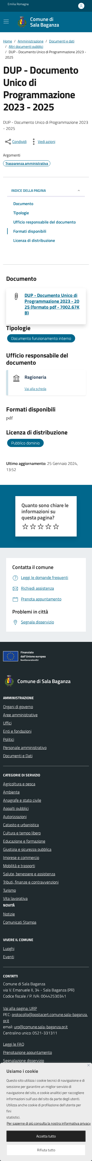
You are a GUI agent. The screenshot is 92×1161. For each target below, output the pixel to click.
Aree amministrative (20, 715)
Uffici (7, 723)
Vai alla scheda (35, 388)
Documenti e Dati (17, 756)
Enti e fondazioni (17, 731)
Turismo (9, 890)
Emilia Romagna (18, 4)
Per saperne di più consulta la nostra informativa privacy (49, 1123)
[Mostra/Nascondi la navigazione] (6, 21)
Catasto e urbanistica (21, 825)
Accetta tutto (46, 1136)
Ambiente (11, 792)
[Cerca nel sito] (78, 22)
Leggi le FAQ (13, 1044)
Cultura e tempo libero (22, 833)
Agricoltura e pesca (19, 784)
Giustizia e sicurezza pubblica (27, 849)
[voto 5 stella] (56, 526)
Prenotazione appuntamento (27, 1052)
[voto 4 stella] (48, 526)
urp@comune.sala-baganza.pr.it (41, 1027)
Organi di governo (18, 707)
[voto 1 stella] (25, 526)
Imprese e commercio (21, 857)
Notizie (9, 914)
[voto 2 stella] (33, 526)
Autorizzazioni (15, 816)
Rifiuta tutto (46, 1150)
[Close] (88, 1065)
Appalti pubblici (16, 808)
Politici (8, 739)
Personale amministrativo (25, 747)
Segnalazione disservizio (23, 1060)
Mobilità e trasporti (19, 866)
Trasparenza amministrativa (26, 163)
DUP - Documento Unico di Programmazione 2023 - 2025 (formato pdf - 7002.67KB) (52, 304)
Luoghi (8, 948)
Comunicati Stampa (19, 922)
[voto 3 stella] (40, 526)
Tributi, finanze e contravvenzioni (31, 882)
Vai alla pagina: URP (20, 1008)
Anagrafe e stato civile (22, 800)
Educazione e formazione (24, 841)
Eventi (8, 957)
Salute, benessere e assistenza (29, 874)
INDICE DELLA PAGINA (28, 190)
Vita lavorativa (15, 898)
